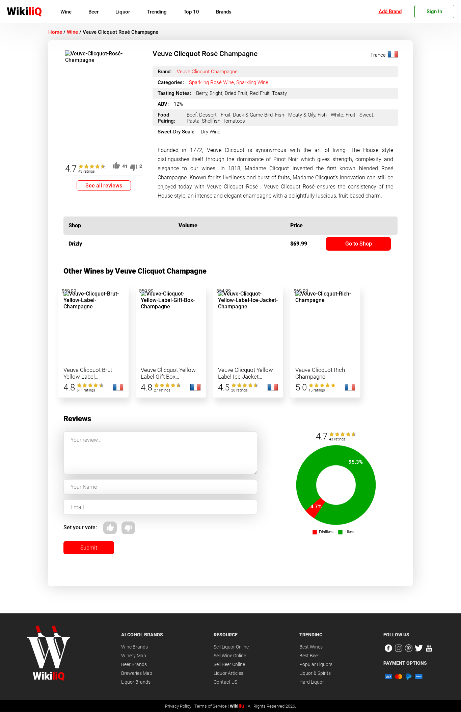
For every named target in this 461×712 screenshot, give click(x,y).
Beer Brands (134, 664)
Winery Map (133, 655)
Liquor (122, 12)
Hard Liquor (311, 682)
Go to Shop (358, 243)
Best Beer (309, 655)
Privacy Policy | (179, 706)
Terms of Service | (212, 706)
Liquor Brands (136, 682)
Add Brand (390, 11)
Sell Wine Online (230, 655)
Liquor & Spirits (315, 673)
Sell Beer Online (229, 664)
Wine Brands (134, 647)
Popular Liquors (315, 664)
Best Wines (311, 647)
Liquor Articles (228, 673)
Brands (224, 12)
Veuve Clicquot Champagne (207, 72)
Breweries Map (136, 673)
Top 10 (191, 12)
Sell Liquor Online (231, 647)
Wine (66, 12)
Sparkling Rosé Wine (211, 82)
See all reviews (103, 185)
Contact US (225, 682)
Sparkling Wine (252, 82)
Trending (157, 12)
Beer (93, 12)
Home (55, 32)
